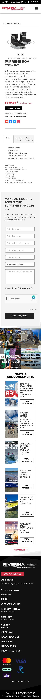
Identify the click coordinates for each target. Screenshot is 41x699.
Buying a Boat (11, 651)
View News (19, 550)
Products (8, 646)
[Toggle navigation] (36, 8)
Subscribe (7, 595)
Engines (7, 641)
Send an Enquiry (13, 108)
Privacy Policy (26, 696)
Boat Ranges (10, 636)
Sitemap (36, 696)
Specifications (19, 139)
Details (8, 138)
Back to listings (12, 23)
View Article (26, 402)
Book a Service (12, 574)
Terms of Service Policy (11, 696)
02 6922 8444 (19, 2)
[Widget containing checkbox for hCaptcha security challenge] (21, 302)
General (7, 632)
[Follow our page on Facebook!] (29, 2)
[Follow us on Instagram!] (7, 600)
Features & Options (29, 139)
